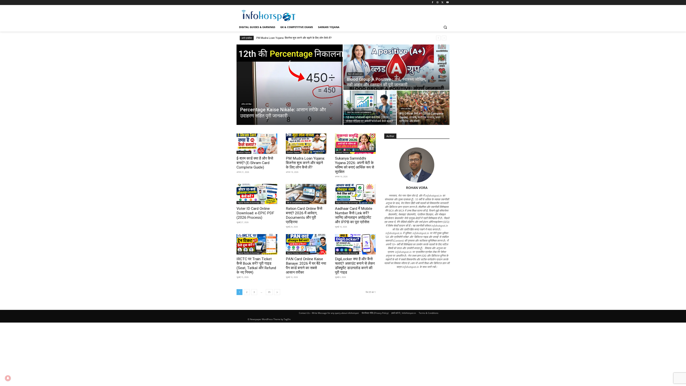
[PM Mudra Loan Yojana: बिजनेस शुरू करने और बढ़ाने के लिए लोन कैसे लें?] (306, 143)
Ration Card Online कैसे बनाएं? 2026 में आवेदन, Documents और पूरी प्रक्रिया (304, 215)
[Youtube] (447, 3)
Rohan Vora (416, 187)
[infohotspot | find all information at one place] (268, 15)
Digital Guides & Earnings (359, 112)
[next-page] (277, 292)
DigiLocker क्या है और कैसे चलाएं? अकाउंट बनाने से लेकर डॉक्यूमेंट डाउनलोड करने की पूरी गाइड (355, 265)
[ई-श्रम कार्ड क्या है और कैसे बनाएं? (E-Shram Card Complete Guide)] (257, 143)
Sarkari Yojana (244, 152)
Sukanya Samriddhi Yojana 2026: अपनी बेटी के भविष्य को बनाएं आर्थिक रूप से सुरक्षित (301, 37)
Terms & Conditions (428, 313)
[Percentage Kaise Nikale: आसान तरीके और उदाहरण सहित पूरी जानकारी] (290, 84)
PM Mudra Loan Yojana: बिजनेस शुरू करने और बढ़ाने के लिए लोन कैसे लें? (305, 162)
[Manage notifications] (8, 378)
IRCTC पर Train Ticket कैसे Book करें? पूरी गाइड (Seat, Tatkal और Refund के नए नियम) (256, 265)
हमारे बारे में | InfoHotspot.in (403, 313)
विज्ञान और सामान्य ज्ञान (355, 74)
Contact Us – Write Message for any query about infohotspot (329, 313)
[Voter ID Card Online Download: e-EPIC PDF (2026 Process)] (257, 194)
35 (269, 292)
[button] (445, 27)
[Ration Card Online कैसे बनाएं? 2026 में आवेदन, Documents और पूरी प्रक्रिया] (306, 194)
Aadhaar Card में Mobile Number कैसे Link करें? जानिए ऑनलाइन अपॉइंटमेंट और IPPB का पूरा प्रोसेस (353, 215)
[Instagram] (438, 3)
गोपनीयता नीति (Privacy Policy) (375, 313)
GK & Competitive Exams (298, 202)
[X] (442, 3)
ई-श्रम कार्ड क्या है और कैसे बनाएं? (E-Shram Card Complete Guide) (255, 162)
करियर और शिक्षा (246, 104)
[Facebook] (433, 3)
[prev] (438, 38)
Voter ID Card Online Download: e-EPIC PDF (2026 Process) (255, 213)
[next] (444, 38)
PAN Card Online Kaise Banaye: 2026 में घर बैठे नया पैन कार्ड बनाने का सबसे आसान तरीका (306, 265)
